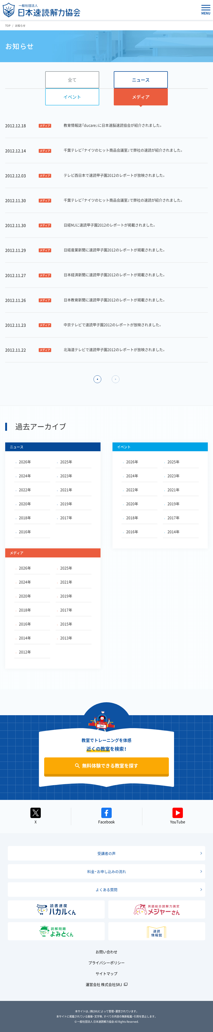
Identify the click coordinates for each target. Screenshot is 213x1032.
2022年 (25, 489)
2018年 (25, 517)
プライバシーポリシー (106, 962)
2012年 (25, 651)
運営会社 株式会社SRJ (104, 984)
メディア (141, 97)
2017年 (66, 517)
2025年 (66, 461)
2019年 (66, 503)
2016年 (25, 531)
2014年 (173, 531)
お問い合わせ (106, 951)
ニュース (141, 79)
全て (72, 79)
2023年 (66, 475)
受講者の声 (106, 853)
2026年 (25, 461)
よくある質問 (106, 889)
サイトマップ (106, 973)
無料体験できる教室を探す (110, 765)
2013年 (66, 637)
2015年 (66, 623)
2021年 (66, 489)
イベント (72, 97)
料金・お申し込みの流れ (106, 871)
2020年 (25, 503)
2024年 (25, 475)
